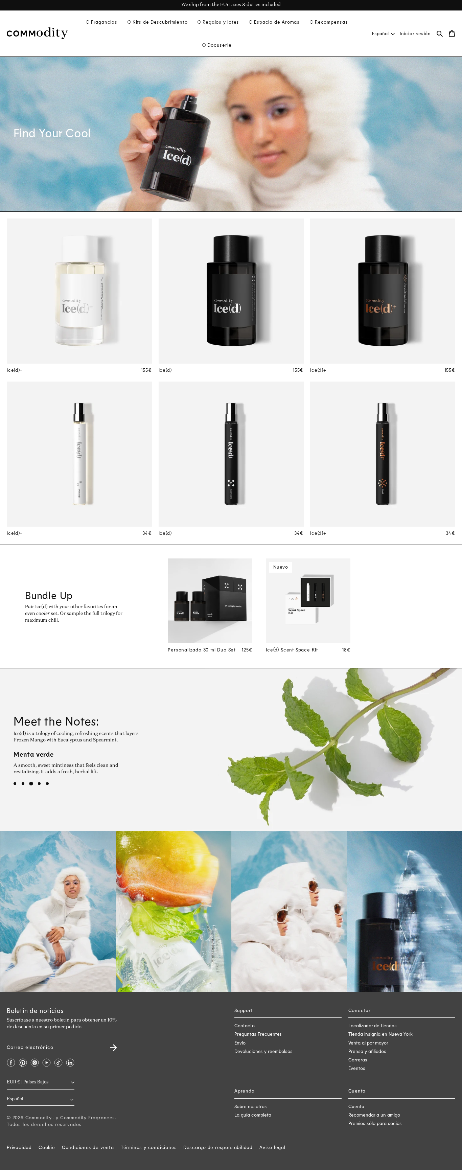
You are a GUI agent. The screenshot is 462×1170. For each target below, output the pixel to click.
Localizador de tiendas (372, 1025)
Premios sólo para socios (375, 1123)
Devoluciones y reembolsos (263, 1051)
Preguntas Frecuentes (258, 1034)
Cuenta (356, 1106)
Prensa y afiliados (367, 1051)
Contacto (244, 1025)
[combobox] (383, 33)
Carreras (357, 1059)
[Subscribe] (109, 1045)
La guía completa (252, 1115)
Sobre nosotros (250, 1106)
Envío (240, 1043)
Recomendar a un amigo (374, 1115)
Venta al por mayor (368, 1043)
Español (380, 33)
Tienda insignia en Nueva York (380, 1034)
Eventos (356, 1068)
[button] (101, 21)
